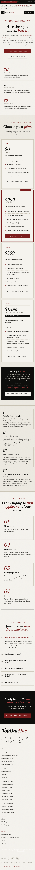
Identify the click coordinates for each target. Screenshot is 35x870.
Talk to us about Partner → (17, 356)
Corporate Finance (7, 758)
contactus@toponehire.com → (17, 394)
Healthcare (7, 781)
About (3, 819)
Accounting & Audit (7, 761)
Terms (3, 843)
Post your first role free (17, 51)
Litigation (4, 774)
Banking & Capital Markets (9, 755)
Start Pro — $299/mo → (17, 236)
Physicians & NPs (6, 787)
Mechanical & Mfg (7, 806)
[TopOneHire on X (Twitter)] (12, 858)
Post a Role (28, 12)
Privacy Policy (21, 851)
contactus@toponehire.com (17, 388)
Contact (3, 828)
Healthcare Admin (7, 793)
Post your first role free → (17, 182)
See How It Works (17, 56)
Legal (4, 768)
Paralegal (4, 777)
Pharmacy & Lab (6, 799)
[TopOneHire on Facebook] (17, 858)
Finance (5, 752)
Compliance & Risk (7, 764)
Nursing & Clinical (7, 784)
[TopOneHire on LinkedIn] (8, 858)
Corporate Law (6, 771)
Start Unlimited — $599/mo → (17, 292)
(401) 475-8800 (6, 834)
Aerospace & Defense (8, 809)
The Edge (4, 822)
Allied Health (5, 790)
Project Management (8, 812)
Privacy (3, 840)
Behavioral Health (7, 796)
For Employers (6, 825)
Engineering (7, 803)
